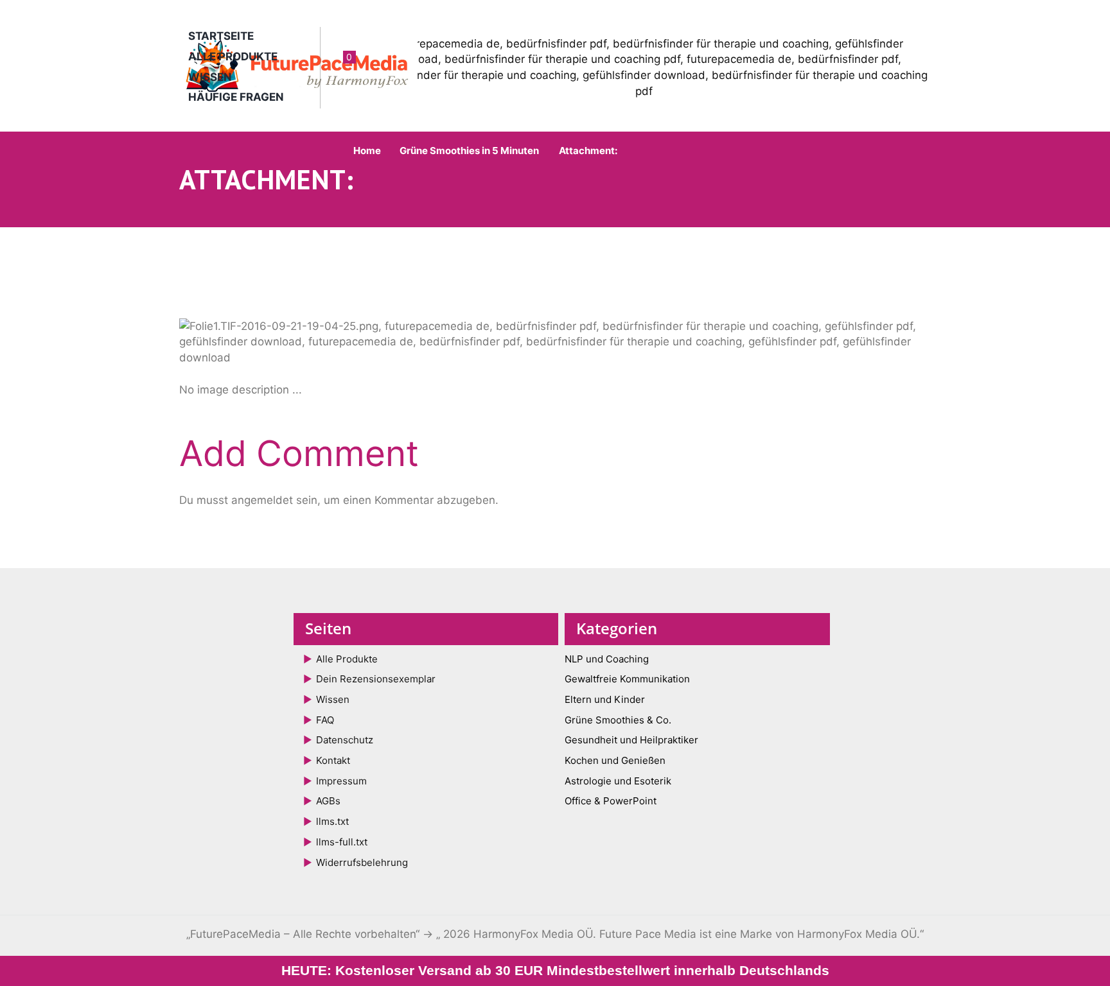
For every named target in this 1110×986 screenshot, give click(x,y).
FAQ (325, 720)
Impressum (341, 781)
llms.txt (332, 821)
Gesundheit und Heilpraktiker (631, 740)
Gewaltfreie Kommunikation (627, 679)
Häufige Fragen (236, 97)
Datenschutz (344, 740)
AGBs (328, 801)
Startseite (221, 36)
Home (367, 150)
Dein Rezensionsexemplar (376, 679)
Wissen (210, 77)
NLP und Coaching (607, 659)
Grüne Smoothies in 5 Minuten (469, 150)
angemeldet (262, 500)
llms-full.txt (341, 842)
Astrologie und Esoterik (618, 781)
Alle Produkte (233, 56)
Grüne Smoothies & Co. (618, 720)
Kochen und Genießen (615, 760)
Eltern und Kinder (605, 699)
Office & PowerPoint (610, 801)
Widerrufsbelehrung (362, 862)
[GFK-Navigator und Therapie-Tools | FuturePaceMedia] (367, 341)
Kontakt (333, 760)
